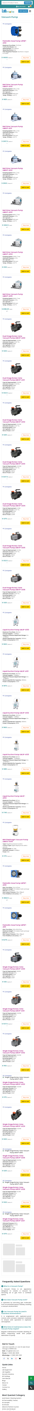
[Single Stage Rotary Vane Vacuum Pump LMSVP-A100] (16, 956)
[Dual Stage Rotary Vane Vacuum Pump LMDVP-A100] (16, 325)
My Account (21, 6)
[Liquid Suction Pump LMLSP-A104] (16, 785)
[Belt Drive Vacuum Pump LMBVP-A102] (16, 158)
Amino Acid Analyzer (9, 1409)
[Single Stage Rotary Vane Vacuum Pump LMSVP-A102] (16, 1040)
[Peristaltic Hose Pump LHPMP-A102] (16, 30)
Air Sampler (6, 1402)
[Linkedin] (12, 1358)
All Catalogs (6, 1376)
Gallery (4, 1389)
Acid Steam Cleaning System (11, 1398)
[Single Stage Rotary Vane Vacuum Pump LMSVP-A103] (16, 1077)
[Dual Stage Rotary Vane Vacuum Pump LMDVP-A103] (16, 451)
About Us (5, 1383)
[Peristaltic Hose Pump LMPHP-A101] (16, 914)
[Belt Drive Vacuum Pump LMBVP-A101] (16, 116)
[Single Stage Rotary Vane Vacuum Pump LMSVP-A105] (16, 1150)
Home (4, 1367)
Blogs (4, 1380)
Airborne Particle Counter (10, 1407)
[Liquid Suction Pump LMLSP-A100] (16, 619)
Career (4, 1385)
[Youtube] (20, 1358)
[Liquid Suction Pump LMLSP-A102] (16, 702)
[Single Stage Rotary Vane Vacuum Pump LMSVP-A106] (16, 1182)
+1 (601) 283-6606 (10, 1353)
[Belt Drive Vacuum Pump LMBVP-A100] (16, 74)
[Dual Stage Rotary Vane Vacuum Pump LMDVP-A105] (16, 535)
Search (28, 3)
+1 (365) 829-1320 (12, 1355)
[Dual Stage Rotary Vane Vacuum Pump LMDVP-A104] (16, 493)
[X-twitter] (8, 1358)
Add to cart (25, 62)
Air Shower (5, 1405)
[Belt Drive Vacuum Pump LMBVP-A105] (16, 283)
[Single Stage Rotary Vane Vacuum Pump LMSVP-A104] (16, 1114)
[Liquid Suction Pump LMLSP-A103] (16, 744)
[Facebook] (4, 1358)
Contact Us (6, 1387)
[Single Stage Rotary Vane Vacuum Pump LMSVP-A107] (16, 1213)
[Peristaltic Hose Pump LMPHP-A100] (16, 872)
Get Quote (23, 11)
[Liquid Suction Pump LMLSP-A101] (16, 661)
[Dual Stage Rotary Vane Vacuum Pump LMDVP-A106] (16, 577)
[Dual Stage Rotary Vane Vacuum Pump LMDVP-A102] (16, 409)
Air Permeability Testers (10, 1400)
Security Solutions (8, 1374)
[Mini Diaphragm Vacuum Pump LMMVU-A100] (16, 829)
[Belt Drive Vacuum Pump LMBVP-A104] (16, 242)
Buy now (26, 58)
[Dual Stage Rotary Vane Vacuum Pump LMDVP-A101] (16, 367)
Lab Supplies (6, 1372)
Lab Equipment (7, 1370)
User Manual (6, 1378)
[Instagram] (16, 1358)
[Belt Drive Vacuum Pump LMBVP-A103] (16, 200)
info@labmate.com (10, 1351)
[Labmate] (7, 11)
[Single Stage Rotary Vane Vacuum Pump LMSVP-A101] (16, 998)
